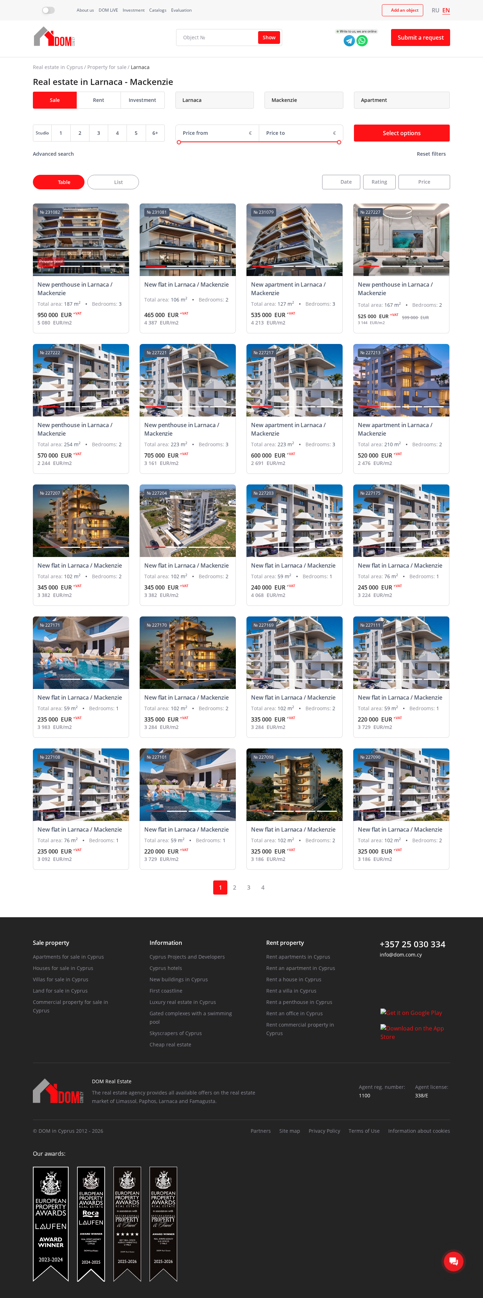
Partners (261, 1130)
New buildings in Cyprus (179, 979)
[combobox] (214, 100)
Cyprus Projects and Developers (187, 956)
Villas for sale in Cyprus (60, 979)
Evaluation (181, 10)
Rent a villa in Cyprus (291, 990)
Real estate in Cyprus (58, 67)
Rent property (285, 943)
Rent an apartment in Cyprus (300, 968)
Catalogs (158, 10)
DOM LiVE (108, 10)
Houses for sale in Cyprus (63, 968)
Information (166, 943)
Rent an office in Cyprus (294, 1013)
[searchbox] (219, 100)
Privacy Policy (324, 1130)
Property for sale (107, 67)
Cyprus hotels (166, 968)
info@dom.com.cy (401, 954)
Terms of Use (364, 1130)
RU (436, 10)
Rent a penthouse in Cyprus (299, 1002)
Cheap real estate (170, 1044)
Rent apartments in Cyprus (298, 956)
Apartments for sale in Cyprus (68, 956)
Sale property (51, 943)
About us (85, 10)
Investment (134, 10)
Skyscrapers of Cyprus (176, 1033)
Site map (289, 1130)
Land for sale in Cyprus (60, 990)
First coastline (166, 990)
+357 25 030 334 (413, 944)
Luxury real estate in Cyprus (183, 1002)
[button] (49, 266)
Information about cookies (419, 1130)
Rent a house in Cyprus (293, 979)
